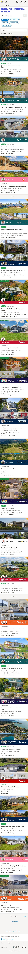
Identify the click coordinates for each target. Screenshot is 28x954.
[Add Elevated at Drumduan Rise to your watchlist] (26, 440)
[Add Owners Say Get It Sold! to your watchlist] (26, 479)
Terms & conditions (22, 943)
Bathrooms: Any (6, 25)
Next (25, 916)
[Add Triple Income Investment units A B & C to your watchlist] (26, 399)
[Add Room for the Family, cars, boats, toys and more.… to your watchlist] (26, 200)
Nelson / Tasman (14, 19)
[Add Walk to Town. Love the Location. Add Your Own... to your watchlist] (26, 679)
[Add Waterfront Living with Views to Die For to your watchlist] (26, 639)
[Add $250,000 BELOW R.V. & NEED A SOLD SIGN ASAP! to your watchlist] (26, 37)
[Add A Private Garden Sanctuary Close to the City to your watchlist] (26, 241)
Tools (24, 5)
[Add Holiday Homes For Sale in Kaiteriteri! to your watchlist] (26, 720)
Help (9, 943)
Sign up (21, 2)
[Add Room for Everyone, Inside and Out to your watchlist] (26, 118)
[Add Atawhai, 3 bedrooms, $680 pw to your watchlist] (26, 759)
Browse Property (5, 5)
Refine (5, 19)
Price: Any (4, 22)
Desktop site (3, 943)
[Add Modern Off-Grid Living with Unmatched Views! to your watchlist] (26, 78)
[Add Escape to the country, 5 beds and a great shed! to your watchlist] (26, 157)
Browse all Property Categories (14, 931)
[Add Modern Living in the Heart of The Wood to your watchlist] (26, 321)
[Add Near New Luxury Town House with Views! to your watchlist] (26, 600)
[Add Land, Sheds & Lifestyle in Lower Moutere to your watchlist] (26, 558)
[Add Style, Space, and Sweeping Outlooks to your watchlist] (26, 358)
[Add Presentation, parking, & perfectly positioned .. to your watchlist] (26, 837)
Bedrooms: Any (13, 22)
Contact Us (14, 943)
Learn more (5, 938)
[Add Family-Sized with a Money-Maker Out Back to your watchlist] (26, 797)
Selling (19, 5)
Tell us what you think (8, 939)
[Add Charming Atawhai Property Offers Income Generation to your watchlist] (26, 281)
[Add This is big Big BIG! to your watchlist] (26, 876)
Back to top (15, 921)
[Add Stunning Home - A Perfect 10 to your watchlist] (26, 519)
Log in (25, 2)
